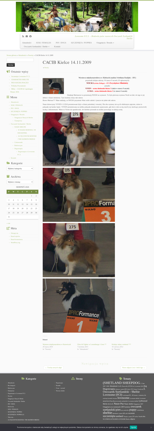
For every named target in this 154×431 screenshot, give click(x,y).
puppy (133, 409)
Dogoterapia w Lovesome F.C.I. (17, 393)
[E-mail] (27, 36)
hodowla (140, 389)
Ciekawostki (18, 142)
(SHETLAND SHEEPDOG (121, 383)
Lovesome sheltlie (133, 401)
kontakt (110, 398)
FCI (132, 389)
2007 (104, 386)
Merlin (105, 404)
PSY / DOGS (61, 43)
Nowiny (30, 55)
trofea (136, 416)
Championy (18, 121)
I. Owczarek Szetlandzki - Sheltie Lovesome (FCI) (124, 391)
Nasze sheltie (128, 404)
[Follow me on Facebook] (31, 36)
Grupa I (136, 389)
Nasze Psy (119, 403)
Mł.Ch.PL (110, 404)
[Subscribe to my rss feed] (24, 36)
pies (118, 409)
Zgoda (133, 427)
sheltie (107, 413)
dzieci (129, 389)
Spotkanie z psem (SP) (118, 413)
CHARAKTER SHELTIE (20, 80)
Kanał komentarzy (17, 239)
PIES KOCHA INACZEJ (20, 83)
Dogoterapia (18, 148)
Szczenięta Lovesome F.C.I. (20, 76)
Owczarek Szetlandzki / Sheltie (36, 47)
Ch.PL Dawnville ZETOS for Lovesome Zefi (130, 386)
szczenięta (109, 416)
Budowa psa (18, 145)
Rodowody (11, 406)
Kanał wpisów (15, 236)
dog (145, 386)
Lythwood (143, 401)
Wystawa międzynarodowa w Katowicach (57, 344)
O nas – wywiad (60, 388)
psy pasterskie (125, 410)
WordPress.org (15, 242)
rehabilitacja (140, 410)
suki (126, 413)
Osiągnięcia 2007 (138, 404)
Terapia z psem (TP (129, 416)
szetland (119, 416)
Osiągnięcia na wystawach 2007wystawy (116, 407)
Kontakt (57, 47)
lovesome (123, 397)
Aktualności (26, 43)
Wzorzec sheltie (60, 390)
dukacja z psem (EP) (121, 389)
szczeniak (131, 413)
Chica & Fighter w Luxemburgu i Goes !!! (91, 344)
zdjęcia (132, 419)
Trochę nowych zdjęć (53, 368)
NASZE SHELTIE (20, 127)
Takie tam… (11, 417)
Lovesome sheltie (134, 398)
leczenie (115, 398)
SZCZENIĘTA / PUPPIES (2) (16, 414)
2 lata (142, 383)
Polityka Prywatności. (18, 86)
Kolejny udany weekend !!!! (121, 344)
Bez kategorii (11, 385)
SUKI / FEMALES (43, 43)
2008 (107, 386)
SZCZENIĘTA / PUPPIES (81, 43)
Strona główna (11, 55)
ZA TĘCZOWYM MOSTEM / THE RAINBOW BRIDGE (23, 420)
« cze (8, 223)
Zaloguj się (14, 233)
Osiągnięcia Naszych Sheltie (23, 117)
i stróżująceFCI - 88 (128, 395)
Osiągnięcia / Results (104, 43)
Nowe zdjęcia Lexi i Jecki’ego (133, 368)
